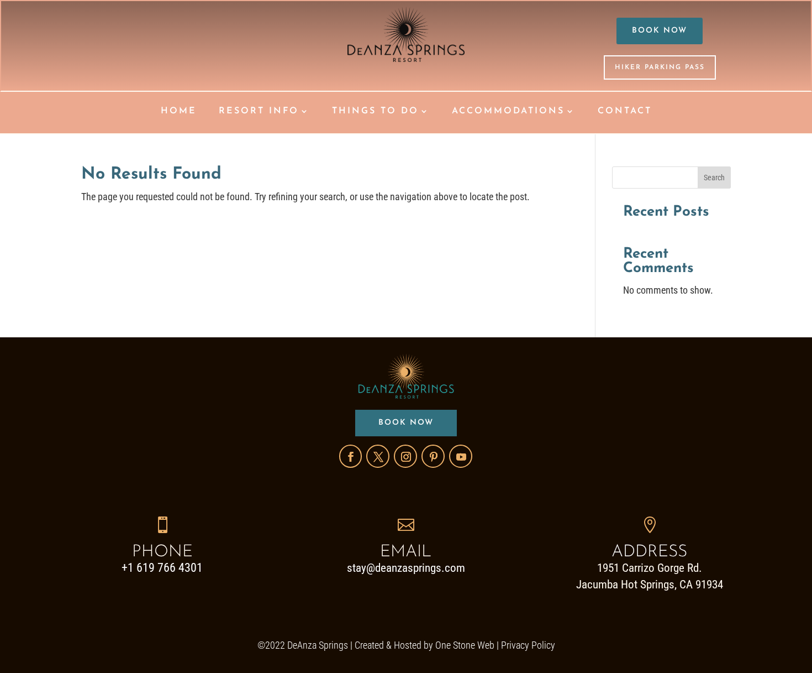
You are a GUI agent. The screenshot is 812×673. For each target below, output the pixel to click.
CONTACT (625, 111)
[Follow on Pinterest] (433, 456)
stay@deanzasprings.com (406, 568)
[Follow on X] (377, 456)
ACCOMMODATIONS (508, 111)
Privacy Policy (528, 645)
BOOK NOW (659, 31)
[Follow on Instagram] (405, 456)
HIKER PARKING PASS (660, 67)
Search (714, 177)
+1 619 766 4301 (162, 568)
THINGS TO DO (375, 111)
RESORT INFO (259, 111)
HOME (179, 111)
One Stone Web (464, 645)
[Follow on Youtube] (460, 456)
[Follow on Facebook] (350, 456)
